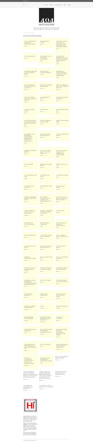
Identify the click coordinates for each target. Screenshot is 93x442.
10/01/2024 (45, 215)
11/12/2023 (29, 260)
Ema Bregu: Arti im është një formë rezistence (45, 319)
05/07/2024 (61, 48)
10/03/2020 (45, 346)
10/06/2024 (29, 89)
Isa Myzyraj (25, 332)
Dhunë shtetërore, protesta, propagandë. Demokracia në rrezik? (61, 332)
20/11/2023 (45, 297)
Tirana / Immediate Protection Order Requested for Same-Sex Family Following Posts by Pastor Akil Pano (30, 374)
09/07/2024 (45, 44)
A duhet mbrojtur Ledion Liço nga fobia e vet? (29, 212)
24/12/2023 (61, 238)
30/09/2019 (30, 365)
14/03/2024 (45, 167)
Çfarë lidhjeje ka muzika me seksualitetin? (61, 224)
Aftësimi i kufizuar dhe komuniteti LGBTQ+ (30, 269)
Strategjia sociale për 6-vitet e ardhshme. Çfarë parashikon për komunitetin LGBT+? (62, 44)
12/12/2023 (61, 249)
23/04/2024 (29, 126)
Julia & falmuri (28, 164)
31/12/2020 (29, 350)
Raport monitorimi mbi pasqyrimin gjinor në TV (61, 346)
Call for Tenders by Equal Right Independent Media (30, 43)
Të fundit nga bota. (30, 56)
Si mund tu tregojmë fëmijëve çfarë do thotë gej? (46, 212)
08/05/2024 (61, 100)
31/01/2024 (61, 189)
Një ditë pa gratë (45, 344)
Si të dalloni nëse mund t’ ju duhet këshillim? (45, 152)
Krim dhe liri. (44, 109)
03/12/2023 (45, 271)
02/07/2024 (29, 58)
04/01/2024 (45, 226)
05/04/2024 (61, 137)
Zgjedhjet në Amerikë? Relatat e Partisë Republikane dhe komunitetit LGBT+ (62, 59)
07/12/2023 (61, 260)
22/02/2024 (45, 178)
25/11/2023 (45, 282)
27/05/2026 (29, 379)
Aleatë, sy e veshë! (45, 280)
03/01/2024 (61, 227)
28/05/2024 (45, 88)
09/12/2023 (45, 260)
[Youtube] (67, 1)
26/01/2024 (29, 201)
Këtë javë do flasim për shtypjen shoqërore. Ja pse (46, 331)
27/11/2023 (29, 286)
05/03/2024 (29, 178)
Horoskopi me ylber (46, 186)
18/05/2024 (45, 100)
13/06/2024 (45, 74)
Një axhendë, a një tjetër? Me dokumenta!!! (45, 58)
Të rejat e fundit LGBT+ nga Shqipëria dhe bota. (30, 99)
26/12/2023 (45, 238)
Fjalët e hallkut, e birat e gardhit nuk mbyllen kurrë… (62, 198)
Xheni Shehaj (26, 309)
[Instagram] (69, 1)
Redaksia (41, 44)
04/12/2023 (29, 272)
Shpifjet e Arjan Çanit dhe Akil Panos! (61, 295)
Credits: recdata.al (38, 440)
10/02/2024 (29, 189)
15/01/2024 (61, 201)
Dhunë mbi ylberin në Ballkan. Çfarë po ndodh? (30, 73)
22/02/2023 (30, 309)
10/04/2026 (29, 390)
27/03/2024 (45, 155)
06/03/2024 (61, 167)
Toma (41, 306)
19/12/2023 (45, 249)
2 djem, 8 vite (60, 210)
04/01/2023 (30, 320)
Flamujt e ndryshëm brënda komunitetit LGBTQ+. (30, 198)
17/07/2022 (61, 320)
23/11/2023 (61, 283)
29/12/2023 (29, 237)
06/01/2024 (61, 212)
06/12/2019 (62, 349)
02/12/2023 (61, 271)
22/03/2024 (61, 156)
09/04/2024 (45, 137)
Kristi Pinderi (26, 215)
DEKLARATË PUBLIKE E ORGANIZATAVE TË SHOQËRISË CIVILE (61, 373)
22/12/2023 (29, 249)
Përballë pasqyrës (61, 306)
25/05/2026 (61, 376)
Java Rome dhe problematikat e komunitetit (28, 387)
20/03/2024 (29, 166)
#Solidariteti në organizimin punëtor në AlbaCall (46, 360)
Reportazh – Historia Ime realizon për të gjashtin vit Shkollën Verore (29, 361)
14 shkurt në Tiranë (62, 175)
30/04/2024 (45, 111)
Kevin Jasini (58, 349)
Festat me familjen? (30, 235)
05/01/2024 (29, 226)
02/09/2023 (61, 298)
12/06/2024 (61, 77)
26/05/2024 (61, 89)
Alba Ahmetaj (26, 320)
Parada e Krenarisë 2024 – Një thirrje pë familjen (62, 86)
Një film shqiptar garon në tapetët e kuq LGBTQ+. (30, 86)
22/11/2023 (29, 297)
